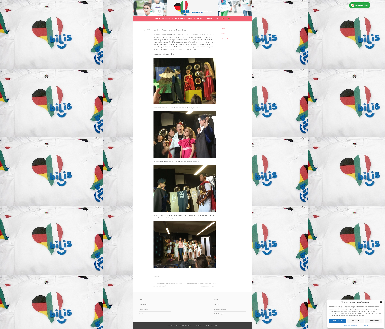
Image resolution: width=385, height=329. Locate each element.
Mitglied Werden (361, 5)
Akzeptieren (337, 321)
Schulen (189, 18)
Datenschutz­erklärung (356, 325)
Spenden (141, 314)
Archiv (222, 33)
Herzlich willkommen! (162, 18)
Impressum (365, 325)
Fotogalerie (224, 38)
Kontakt (216, 299)
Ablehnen (355, 321)
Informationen (373, 321)
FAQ (217, 18)
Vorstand (141, 299)
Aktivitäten (179, 18)
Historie (223, 29)
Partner (199, 18)
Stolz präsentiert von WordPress (180, 325)
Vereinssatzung (143, 304)
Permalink (156, 276)
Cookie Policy (346, 325)
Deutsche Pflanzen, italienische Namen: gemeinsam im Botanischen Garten (201, 285)
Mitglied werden (143, 309)
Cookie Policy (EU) (219, 314)
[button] (381, 302)
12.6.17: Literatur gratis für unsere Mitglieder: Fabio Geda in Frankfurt (167, 285)
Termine (209, 18)
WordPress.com (211, 325)
